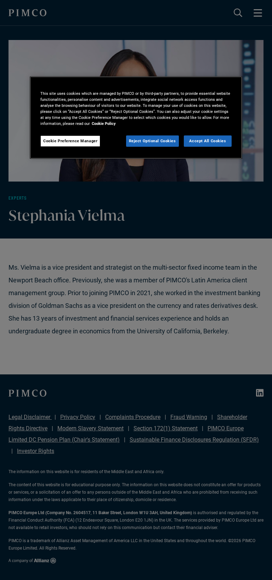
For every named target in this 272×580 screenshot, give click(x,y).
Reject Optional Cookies (152, 140)
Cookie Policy (104, 123)
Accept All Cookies (207, 140)
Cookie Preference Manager (70, 140)
